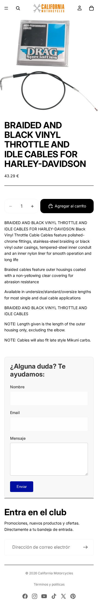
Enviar (22, 487)
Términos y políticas (49, 584)
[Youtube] (44, 596)
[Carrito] (91, 8)
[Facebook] (25, 596)
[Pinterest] (73, 596)
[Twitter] (63, 596)
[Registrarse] (85, 547)
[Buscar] (18, 8)
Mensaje (18, 438)
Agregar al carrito (70, 206)
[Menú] (6, 8)
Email (15, 412)
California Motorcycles (55, 573)
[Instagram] (34, 596)
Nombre (17, 386)
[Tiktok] (54, 596)
